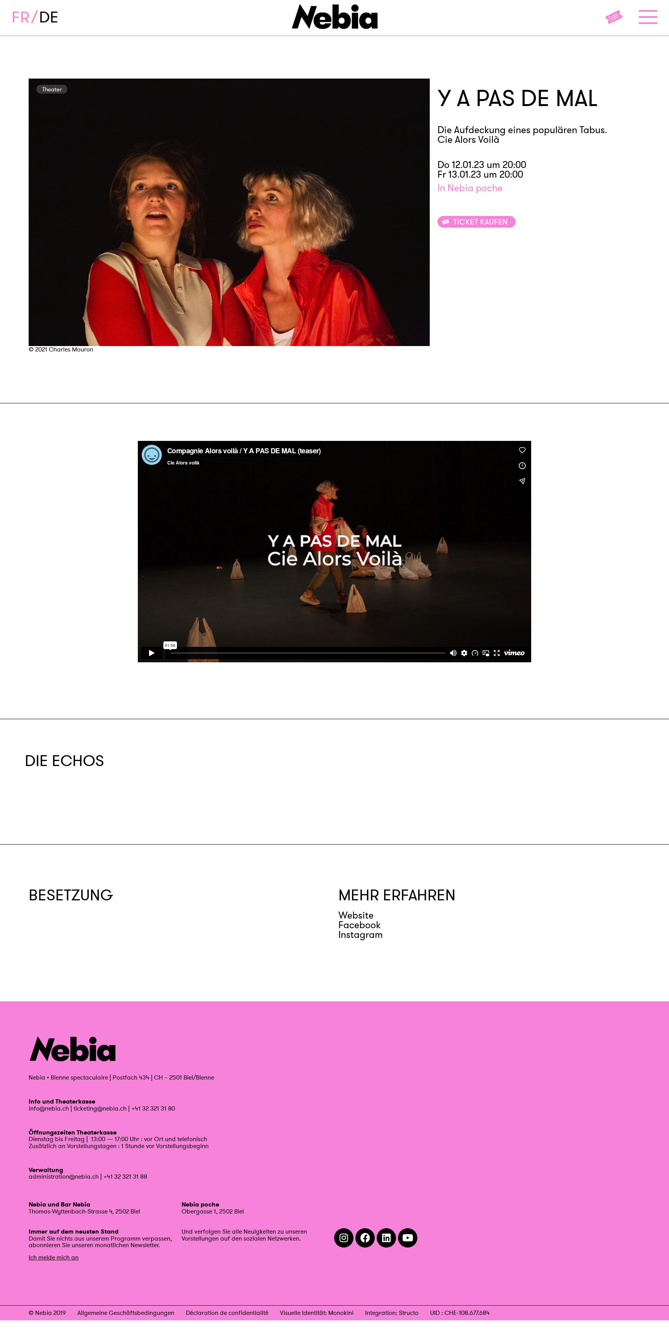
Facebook (359, 925)
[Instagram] (343, 1238)
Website (356, 915)
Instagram (360, 935)
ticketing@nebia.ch (100, 1108)
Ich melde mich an (54, 1257)
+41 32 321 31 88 (125, 1176)
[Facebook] (365, 1238)
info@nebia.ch (49, 1108)
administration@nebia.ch (64, 1176)
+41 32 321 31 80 (153, 1108)
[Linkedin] (386, 1238)
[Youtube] (407, 1238)
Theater (52, 89)
